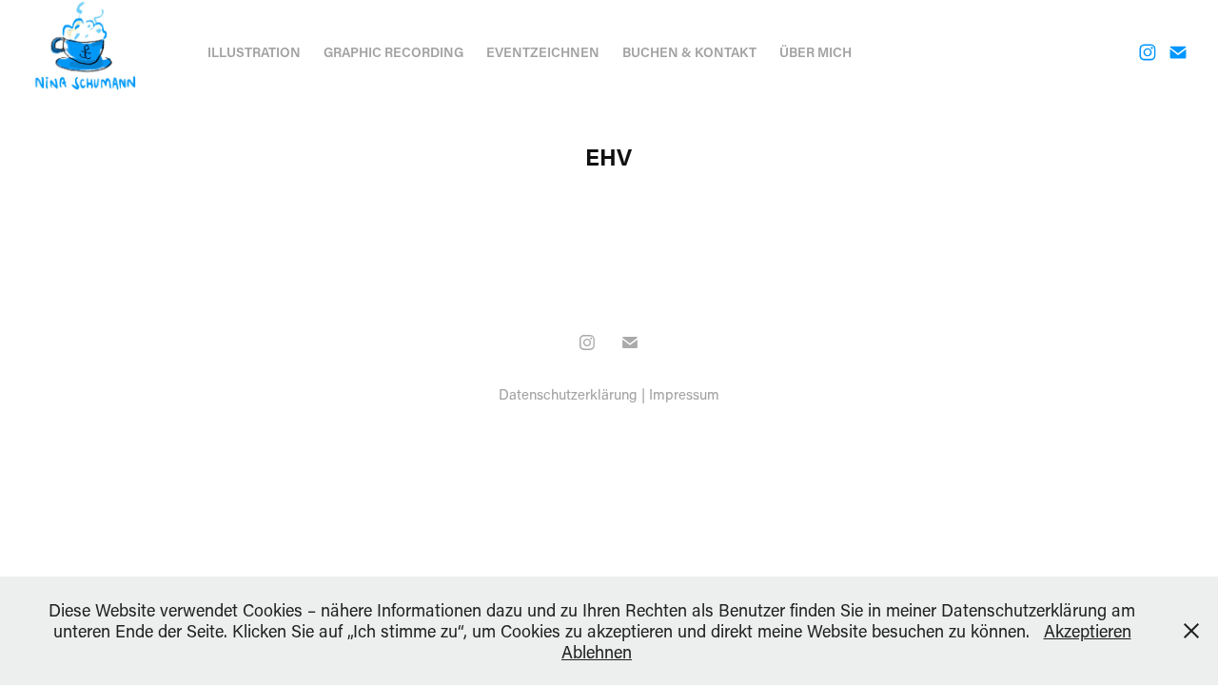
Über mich (815, 52)
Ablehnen (596, 651)
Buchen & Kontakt (689, 52)
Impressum (684, 393)
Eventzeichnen (542, 52)
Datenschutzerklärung (568, 393)
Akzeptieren (1087, 630)
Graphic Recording (393, 52)
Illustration (254, 52)
